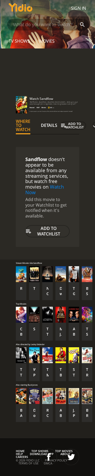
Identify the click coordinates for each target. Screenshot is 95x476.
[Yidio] (20, 8)
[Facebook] (49, 457)
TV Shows (19, 41)
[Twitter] (71, 457)
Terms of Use (28, 463)
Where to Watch (23, 125)
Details (49, 125)
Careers (22, 457)
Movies (47, 41)
